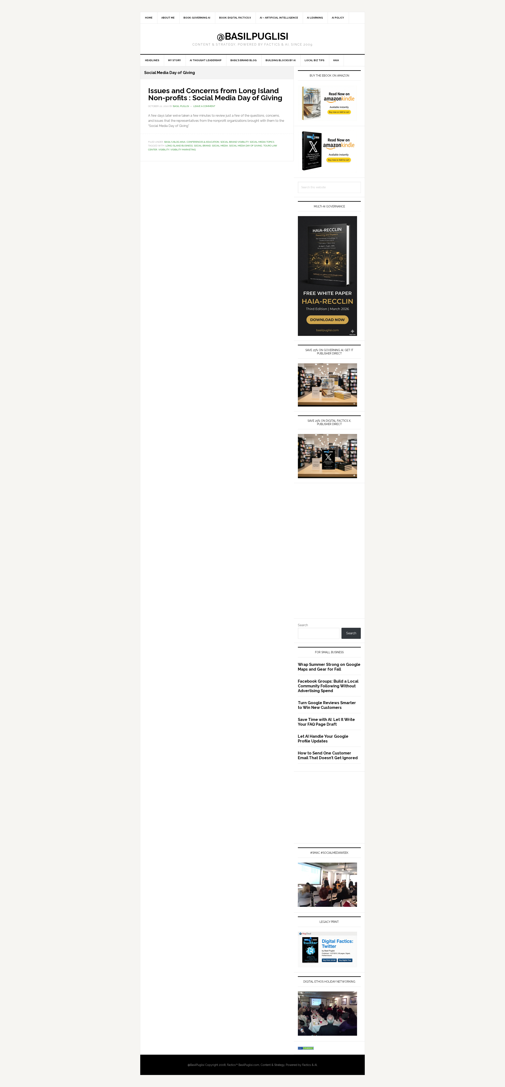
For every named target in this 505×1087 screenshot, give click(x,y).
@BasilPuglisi (252, 36)
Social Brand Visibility (234, 142)
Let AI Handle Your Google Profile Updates (323, 738)
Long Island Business (179, 145)
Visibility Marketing (183, 149)
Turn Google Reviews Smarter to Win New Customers (327, 705)
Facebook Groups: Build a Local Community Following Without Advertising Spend (328, 686)
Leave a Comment (204, 106)
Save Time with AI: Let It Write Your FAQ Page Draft (326, 722)
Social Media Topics (262, 142)
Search (303, 625)
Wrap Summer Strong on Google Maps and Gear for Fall (329, 667)
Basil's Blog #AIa (174, 142)
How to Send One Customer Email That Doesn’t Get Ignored (328, 755)
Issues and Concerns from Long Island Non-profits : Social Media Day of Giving (215, 94)
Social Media (220, 145)
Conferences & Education (203, 142)
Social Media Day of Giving (245, 145)
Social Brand (202, 145)
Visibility (163, 149)
